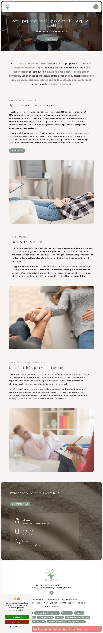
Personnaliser (16, 626)
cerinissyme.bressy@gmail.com (33, 545)
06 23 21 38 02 (27, 534)
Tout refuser (16, 622)
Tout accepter (16, 617)
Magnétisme (66, 613)
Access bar (79, 613)
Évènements (53, 599)
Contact (51, 39)
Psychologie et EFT (70, 599)
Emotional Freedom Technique (47, 613)
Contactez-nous (20, 504)
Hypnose (53, 602)
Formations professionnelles (72, 602)
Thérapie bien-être (45, 617)
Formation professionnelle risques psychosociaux (66, 622)
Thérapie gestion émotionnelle (77, 617)
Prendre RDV (17, 151)
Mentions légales (60, 629)
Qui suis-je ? (39, 599)
